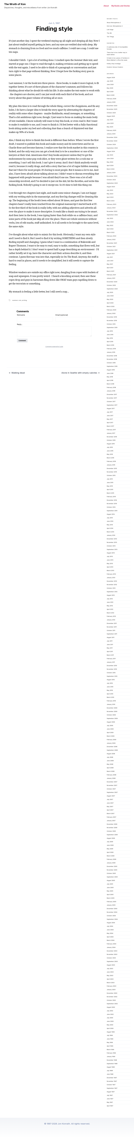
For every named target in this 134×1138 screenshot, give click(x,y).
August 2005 (111, 880)
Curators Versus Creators (115, 67)
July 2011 (109, 641)
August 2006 (111, 838)
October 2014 (111, 507)
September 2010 (112, 676)
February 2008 (111, 775)
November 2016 (112, 437)
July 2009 (110, 725)
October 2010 (111, 672)
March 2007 (110, 813)
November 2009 (112, 711)
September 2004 (112, 919)
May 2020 (110, 299)
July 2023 (110, 190)
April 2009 (110, 732)
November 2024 (112, 141)
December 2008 (112, 746)
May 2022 (110, 225)
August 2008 (111, 753)
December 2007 (112, 782)
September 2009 (112, 718)
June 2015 (110, 482)
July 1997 (110, 1095)
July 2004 (110, 926)
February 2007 (111, 817)
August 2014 (111, 514)
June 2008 (110, 760)
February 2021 (111, 275)
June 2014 (110, 521)
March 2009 (110, 736)
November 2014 (112, 503)
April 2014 (110, 528)
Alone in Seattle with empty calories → (80, 373)
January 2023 (111, 208)
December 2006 (112, 824)
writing (24, 300)
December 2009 (112, 708)
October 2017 (111, 401)
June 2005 (110, 887)
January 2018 (111, 391)
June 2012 (110, 602)
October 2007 (111, 789)
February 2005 (111, 901)
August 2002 (111, 1007)
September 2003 (112, 961)
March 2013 (110, 570)
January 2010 (111, 704)
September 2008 (112, 750)
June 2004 (110, 930)
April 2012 (110, 609)
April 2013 (110, 567)
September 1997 (112, 1088)
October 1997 (111, 1084)
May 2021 (110, 264)
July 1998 (110, 1070)
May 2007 (110, 806)
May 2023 (110, 194)
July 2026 (110, 81)
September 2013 (112, 549)
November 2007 (112, 785)
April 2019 (110, 341)
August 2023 (111, 186)
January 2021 (111, 278)
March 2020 (110, 306)
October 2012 (111, 588)
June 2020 (110, 296)
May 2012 (110, 606)
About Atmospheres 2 (114, 22)
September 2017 (112, 405)
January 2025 (111, 134)
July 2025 (110, 120)
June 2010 (110, 687)
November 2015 (112, 472)
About (106, 6)
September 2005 (112, 877)
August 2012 (111, 595)
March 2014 (110, 532)
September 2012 (112, 591)
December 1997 (112, 1077)
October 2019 (111, 324)
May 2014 (110, 525)
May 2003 (110, 975)
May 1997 (110, 1102)
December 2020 (112, 282)
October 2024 (111, 144)
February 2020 (111, 310)
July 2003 (110, 968)
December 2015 (112, 468)
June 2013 (110, 560)
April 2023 (110, 197)
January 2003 (111, 989)
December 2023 (112, 176)
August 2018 (111, 370)
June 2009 (110, 729)
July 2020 (110, 292)
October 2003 (111, 958)
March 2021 (110, 271)
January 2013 (111, 577)
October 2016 (111, 440)
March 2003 (110, 982)
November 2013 (112, 542)
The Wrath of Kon (15, 4)
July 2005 (110, 884)
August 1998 (111, 1067)
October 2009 (111, 715)
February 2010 (111, 701)
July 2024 (110, 155)
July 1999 (110, 1035)
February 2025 (111, 130)
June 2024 (110, 158)
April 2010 (110, 694)
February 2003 (111, 986)
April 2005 (110, 894)
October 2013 (111, 546)
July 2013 (110, 556)
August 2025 (111, 116)
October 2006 (111, 831)
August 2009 (111, 722)
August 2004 (111, 922)
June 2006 (110, 845)
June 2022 (110, 222)
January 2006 (111, 863)
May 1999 (110, 1042)
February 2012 (111, 616)
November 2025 (112, 109)
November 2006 (112, 827)
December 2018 (112, 356)
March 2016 (110, 458)
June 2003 (110, 972)
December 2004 (112, 908)
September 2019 (112, 327)
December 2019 (112, 317)
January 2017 (111, 433)
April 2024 (110, 165)
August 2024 (111, 151)
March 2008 (110, 771)
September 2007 (112, 792)
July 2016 (110, 447)
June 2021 (110, 260)
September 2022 (112, 215)
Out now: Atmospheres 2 (115, 26)
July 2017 (110, 412)
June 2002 (110, 1014)
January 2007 (111, 820)
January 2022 (111, 239)
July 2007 (110, 799)
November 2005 (112, 870)
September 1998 (112, 1063)
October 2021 (111, 246)
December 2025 (112, 105)
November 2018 (112, 359)
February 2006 (111, 859)
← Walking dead (17, 373)
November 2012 (112, 584)
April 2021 (110, 267)
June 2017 (110, 415)
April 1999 (110, 1046)
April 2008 (110, 768)
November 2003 (112, 954)
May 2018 (110, 377)
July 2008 (110, 757)
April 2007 (110, 810)
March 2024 (110, 169)
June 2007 (110, 803)
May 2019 (110, 338)
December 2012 (112, 581)
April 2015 (110, 489)
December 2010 (112, 665)
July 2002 (110, 1011)
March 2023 (110, 201)
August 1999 (111, 1032)
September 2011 (112, 634)
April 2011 (110, 651)
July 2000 (110, 1018)
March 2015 (110, 493)
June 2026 (110, 84)
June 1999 (110, 1039)
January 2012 (111, 620)
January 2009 (111, 743)
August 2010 (111, 679)
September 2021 (112, 250)
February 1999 (111, 1053)
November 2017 (112, 398)
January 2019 (111, 352)
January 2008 (111, 778)
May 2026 (110, 88)
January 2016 (111, 465)
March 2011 (110, 655)
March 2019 (110, 345)
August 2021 (111, 253)
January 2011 (111, 662)
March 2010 (110, 697)
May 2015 (110, 486)
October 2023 (111, 179)
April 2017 (110, 422)
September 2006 (112, 834)
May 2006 (110, 849)
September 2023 (112, 183)
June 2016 (110, 451)
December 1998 (112, 1060)
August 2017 (111, 408)
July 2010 (110, 683)
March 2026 (110, 95)
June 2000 (110, 1021)
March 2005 (110, 898)
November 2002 (112, 996)
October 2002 (111, 1000)
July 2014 (110, 518)
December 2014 (112, 500)
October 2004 (111, 915)
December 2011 (112, 623)
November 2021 (112, 243)
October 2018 (111, 363)
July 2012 (110, 599)
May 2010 (110, 690)
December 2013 (112, 539)
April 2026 (110, 91)
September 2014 (112, 510)
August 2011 (110, 637)
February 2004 (111, 944)
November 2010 (112, 669)
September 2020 (112, 289)
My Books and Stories (120, 6)
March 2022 (110, 232)
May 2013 (110, 563)
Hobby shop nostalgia (114, 63)
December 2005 (112, 866)
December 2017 (112, 394)
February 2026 (111, 98)
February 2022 (111, 236)
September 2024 (112, 148)
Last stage (110, 29)
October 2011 (111, 630)
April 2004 (110, 937)
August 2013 (111, 553)
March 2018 (110, 384)
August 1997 (111, 1092)
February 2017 (111, 429)
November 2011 (112, 627)
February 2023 (111, 204)
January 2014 (111, 535)
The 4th (109, 33)
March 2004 (110, 940)
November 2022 (112, 211)
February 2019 (111, 348)
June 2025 (110, 123)
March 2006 (110, 856)
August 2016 (111, 444)
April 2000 (110, 1028)
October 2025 (111, 113)
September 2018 (112, 366)
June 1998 (110, 1074)
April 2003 (110, 979)
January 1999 (111, 1056)
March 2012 (110, 613)
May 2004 (110, 933)
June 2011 (110, 644)
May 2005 (110, 891)
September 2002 (112, 1003)
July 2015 (110, 479)
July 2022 (110, 218)
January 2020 (111, 313)
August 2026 (111, 77)
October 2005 (111, 873)
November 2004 (112, 912)
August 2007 (111, 796)
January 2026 (111, 102)
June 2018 (110, 373)
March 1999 (110, 1049)
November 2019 (112, 320)
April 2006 (110, 852)
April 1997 (110, 1106)
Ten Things (110, 36)
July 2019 (110, 331)
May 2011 (110, 648)
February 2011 (111, 658)
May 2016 (110, 454)
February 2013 (111, 574)
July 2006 (110, 841)
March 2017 (110, 426)
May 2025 (110, 127)
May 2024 (110, 162)
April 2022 (110, 229)
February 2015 (111, 496)
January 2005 (111, 905)
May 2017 (110, 419)
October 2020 (111, 285)
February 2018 (111, 387)
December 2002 (112, 993)
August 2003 (111, 965)
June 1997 (110, 1099)
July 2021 (110, 257)
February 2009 (111, 739)
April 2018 (110, 380)
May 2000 (110, 1025)
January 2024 (111, 172)
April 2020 (110, 303)
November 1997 (112, 1081)
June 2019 (110, 334)
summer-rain (16, 300)
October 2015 (111, 475)
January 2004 (111, 947)
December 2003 (112, 951)
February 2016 (111, 461)
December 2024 (112, 137)
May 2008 (110, 764)
